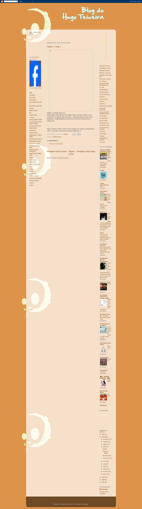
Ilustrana (102, 96)
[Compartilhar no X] (76, 134)
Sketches (32, 95)
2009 (103, 477)
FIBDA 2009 (33, 115)
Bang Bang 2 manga (35, 139)
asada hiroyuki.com (104, 184)
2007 (103, 482)
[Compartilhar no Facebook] (78, 134)
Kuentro (101, 101)
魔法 (30, 93)
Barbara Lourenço (105, 73)
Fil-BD (102, 170)
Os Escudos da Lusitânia (105, 324)
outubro (105, 441)
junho (105, 461)
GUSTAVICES (103, 90)
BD (30, 113)
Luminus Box (103, 118)
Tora (30, 166)
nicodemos (70, 504)
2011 (103, 434)
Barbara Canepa (104, 70)
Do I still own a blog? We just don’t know (105, 317)
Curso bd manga (34, 143)
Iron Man (108, 394)
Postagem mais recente (57, 151)
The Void (102, 131)
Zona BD (102, 142)
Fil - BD (101, 87)
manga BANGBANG (35, 178)
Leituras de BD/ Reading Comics (104, 112)
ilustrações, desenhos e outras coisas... (105, 296)
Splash (105, 449)
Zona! (102, 233)
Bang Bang (32, 99)
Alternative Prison (104, 66)
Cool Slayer (103, 81)
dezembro (106, 439)
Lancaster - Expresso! (102, 109)
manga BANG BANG (35, 119)
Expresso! (103, 405)
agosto (105, 444)
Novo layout (33, 160)
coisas (31, 169)
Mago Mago (109, 380)
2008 (103, 479)
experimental (33, 133)
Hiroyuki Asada (104, 92)
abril (104, 466)
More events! (109, 347)
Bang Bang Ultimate (35, 106)
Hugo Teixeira (32, 59)
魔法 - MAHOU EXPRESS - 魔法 (105, 377)
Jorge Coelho (103, 99)
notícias (31, 183)
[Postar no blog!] (75, 134)
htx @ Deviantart (104, 94)
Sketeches (32, 130)
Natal (31, 157)
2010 (103, 437)
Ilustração (32, 97)
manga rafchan (34, 180)
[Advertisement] (69, 34)
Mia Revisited (107, 455)
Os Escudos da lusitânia (104, 128)
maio (105, 464)
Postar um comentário (56, 144)
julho (104, 446)
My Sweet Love (104, 123)
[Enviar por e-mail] (73, 134)
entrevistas (32, 173)
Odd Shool (32, 162)
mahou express (34, 176)
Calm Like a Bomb (105, 79)
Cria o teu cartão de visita (35, 87)
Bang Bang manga (35, 141)
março (105, 469)
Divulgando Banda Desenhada (104, 260)
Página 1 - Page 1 (54, 47)
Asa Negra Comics (105, 68)
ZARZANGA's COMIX (103, 139)
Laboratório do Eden (105, 106)
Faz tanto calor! (107, 458)
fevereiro (106, 471)
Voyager (102, 136)
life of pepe (102, 116)
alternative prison (103, 192)
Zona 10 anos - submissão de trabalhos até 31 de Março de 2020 (105, 237)
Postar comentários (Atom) (60, 158)
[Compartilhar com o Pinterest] (80, 134)
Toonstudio (102, 133)
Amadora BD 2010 (35, 126)
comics (31, 171)
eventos (31, 117)
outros (31, 185)
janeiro (105, 474)
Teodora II (103, 371)
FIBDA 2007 (33, 128)
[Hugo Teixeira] (35, 86)
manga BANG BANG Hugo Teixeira (35, 122)
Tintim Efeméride (34, 164)
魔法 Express (57, 137)
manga (31, 108)
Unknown (104, 489)
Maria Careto (103, 120)
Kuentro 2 (102, 103)
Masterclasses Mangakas (33, 150)
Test (101, 186)
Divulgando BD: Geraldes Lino (104, 84)
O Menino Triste (104, 125)
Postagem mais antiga (86, 151)
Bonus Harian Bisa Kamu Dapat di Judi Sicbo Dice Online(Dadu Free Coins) (105, 250)
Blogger (85, 504)
